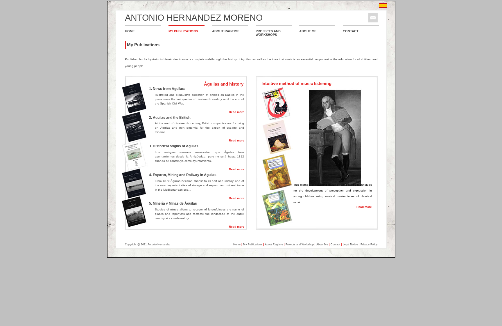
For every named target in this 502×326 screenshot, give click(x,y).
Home (237, 244)
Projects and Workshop (300, 244)
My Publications (252, 244)
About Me (322, 244)
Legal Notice (350, 244)
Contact (335, 244)
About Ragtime (274, 244)
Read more (236, 112)
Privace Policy (369, 244)
